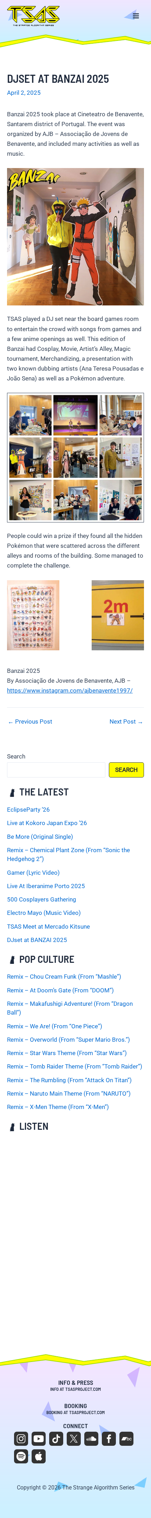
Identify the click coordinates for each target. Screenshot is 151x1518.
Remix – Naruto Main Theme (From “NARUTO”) (69, 1093)
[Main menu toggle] (136, 16)
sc (91, 1439)
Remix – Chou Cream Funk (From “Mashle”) (64, 976)
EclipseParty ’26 (28, 809)
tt (56, 1439)
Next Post (126, 722)
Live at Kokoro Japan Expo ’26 (47, 822)
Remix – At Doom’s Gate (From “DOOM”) (60, 990)
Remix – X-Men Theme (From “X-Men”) (58, 1106)
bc (126, 1439)
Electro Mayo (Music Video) (44, 912)
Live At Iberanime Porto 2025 (46, 886)
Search (16, 756)
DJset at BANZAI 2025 (37, 939)
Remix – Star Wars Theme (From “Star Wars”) (67, 1053)
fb (109, 1439)
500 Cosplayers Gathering (41, 899)
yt (39, 1439)
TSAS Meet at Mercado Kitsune (48, 926)
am (39, 1456)
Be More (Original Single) (40, 836)
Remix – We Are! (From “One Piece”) (54, 1026)
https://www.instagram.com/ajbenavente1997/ (70, 690)
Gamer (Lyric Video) (33, 872)
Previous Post (30, 722)
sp (21, 1456)
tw (74, 1439)
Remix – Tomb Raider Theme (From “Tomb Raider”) (74, 1066)
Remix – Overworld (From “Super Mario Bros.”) (68, 1039)
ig (21, 1439)
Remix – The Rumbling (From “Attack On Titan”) (69, 1080)
